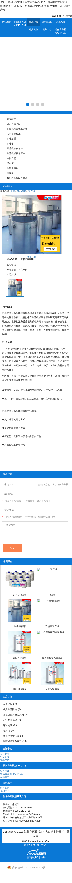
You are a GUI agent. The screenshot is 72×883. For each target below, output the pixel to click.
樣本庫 (10, 163)
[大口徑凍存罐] (20, 642)
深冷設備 (11, 118)
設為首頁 (56, 16)
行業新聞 (4, 757)
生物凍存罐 (20, 626)
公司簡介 (4, 770)
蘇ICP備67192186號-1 (36, 845)
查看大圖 (31, 257)
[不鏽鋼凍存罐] (52, 610)
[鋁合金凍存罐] (20, 579)
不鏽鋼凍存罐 (52, 626)
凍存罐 (10, 173)
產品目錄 (21, 191)
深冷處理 (11, 138)
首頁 (13, 191)
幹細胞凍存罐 (20, 689)
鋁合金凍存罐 (20, 595)
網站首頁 (6, 21)
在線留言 (4, 777)
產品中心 (33, 21)
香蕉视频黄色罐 (15, 148)
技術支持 (60, 21)
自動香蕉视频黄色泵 (17, 178)
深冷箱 (10, 143)
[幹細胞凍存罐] (20, 673)
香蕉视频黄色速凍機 (17, 128)
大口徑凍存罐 (20, 657)
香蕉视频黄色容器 (16, 153)
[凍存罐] (52, 579)
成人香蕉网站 (14, 123)
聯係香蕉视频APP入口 (60, 31)
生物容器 (11, 158)
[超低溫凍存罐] (52, 673)
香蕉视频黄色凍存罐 (52, 657)
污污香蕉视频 (14, 133)
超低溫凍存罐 (52, 689)
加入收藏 (67, 16)
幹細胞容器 (12, 168)
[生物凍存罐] (20, 610)
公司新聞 (4, 753)
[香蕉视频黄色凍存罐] (52, 642)
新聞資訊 (47, 21)
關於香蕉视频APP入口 (20, 23)
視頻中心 (47, 29)
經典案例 (33, 29)
